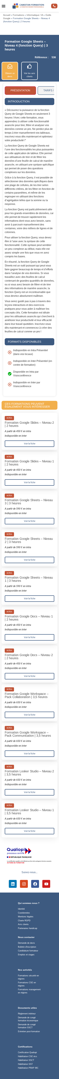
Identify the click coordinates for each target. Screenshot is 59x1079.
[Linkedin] (13, 884)
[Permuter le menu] (4, 6)
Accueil (6, 15)
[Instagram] (24, 884)
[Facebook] (35, 884)
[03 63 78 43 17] (54, 6)
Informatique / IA (35, 15)
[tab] (20, 90)
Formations (18, 15)
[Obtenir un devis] (10, 66)
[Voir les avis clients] (29, 66)
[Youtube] (46, 884)
